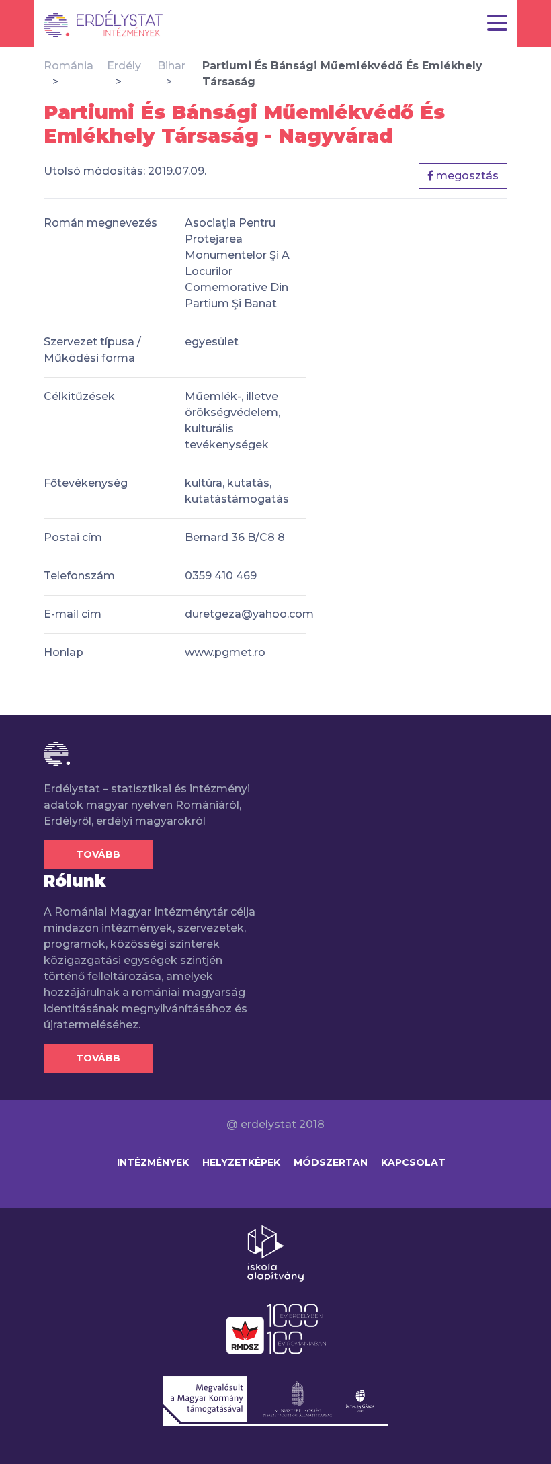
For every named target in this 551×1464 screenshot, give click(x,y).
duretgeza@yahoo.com (249, 614)
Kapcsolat (413, 1162)
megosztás (466, 175)
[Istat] (103, 23)
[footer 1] (275, 1252)
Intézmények (153, 1162)
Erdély (124, 65)
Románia (68, 65)
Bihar (171, 65)
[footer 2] (276, 1328)
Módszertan (331, 1162)
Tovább (98, 854)
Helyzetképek (241, 1162)
